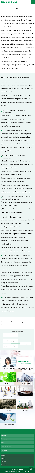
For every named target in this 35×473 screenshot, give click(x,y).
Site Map (3, 458)
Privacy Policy (4, 464)
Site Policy (3, 461)
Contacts (4, 451)
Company (4, 435)
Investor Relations (7, 447)
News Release (4, 455)
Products (4, 439)
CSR (2, 443)
